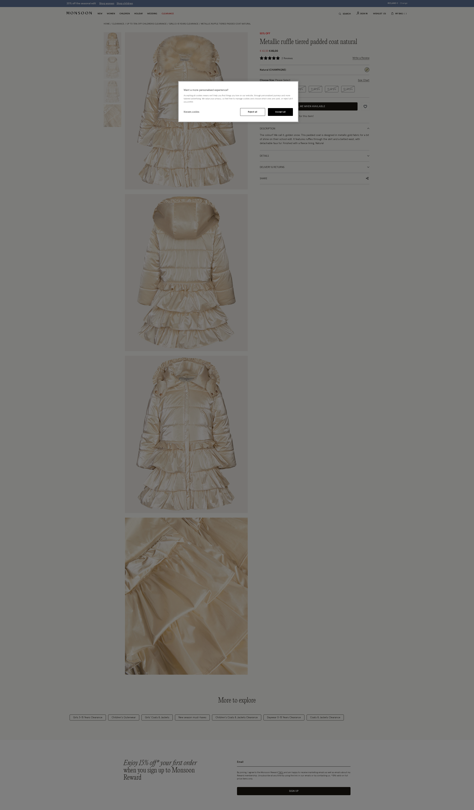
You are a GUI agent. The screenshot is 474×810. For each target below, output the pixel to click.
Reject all (252, 112)
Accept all (280, 112)
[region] (238, 101)
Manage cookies (191, 112)
